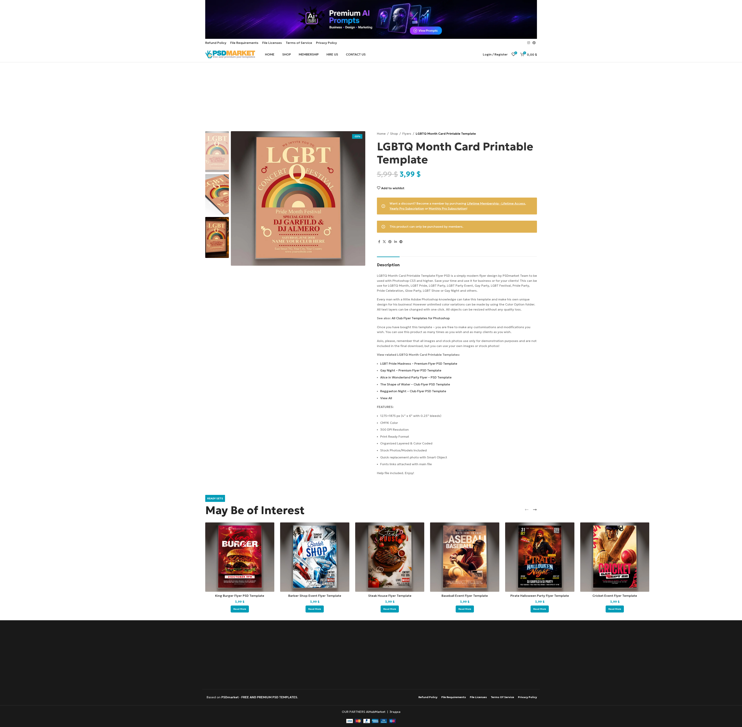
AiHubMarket (375, 712)
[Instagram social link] (528, 43)
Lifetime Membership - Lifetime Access (496, 203)
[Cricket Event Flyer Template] (614, 557)
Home (381, 133)
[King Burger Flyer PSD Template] (239, 557)
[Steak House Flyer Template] (389, 557)
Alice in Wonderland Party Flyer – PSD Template (416, 377)
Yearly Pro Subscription (407, 208)
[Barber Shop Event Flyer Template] (314, 557)
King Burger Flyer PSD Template (239, 596)
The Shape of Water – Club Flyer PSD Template (415, 384)
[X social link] (384, 242)
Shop (394, 133)
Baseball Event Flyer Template (465, 596)
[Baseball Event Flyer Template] (464, 557)
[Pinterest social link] (534, 43)
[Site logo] (230, 54)
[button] (527, 510)
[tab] (388, 263)
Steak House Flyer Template (389, 596)
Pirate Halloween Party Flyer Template (539, 596)
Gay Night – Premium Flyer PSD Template (410, 370)
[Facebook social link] (379, 242)
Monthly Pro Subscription (448, 208)
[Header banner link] (371, 19)
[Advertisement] (371, 97)
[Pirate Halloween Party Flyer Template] (539, 557)
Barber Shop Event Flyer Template (314, 596)
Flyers (406, 133)
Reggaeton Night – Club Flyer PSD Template (413, 391)
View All (386, 398)
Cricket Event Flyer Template (614, 596)
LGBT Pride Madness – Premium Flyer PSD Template (418, 363)
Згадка (395, 712)
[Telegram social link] (401, 242)
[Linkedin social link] (395, 242)
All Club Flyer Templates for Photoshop (421, 318)
